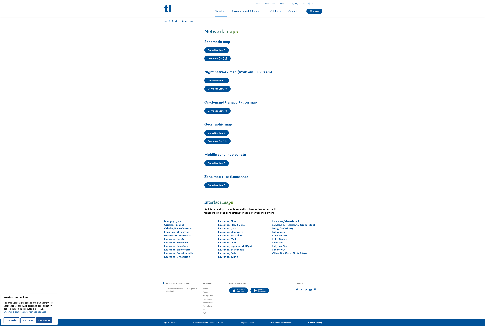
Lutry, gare (278, 231)
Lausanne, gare (227, 228)
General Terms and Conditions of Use (208, 323)
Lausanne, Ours (227, 242)
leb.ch (205, 310)
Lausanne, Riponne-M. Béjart (235, 246)
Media (283, 4)
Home (165, 21)
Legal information (170, 323)
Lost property (208, 299)
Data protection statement (281, 323)
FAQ (204, 313)
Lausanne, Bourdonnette (178, 253)
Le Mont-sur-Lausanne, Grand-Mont (293, 224)
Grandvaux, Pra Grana (177, 235)
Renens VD (278, 249)
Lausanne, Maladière (230, 235)
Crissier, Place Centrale (177, 228)
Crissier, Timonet (174, 224)
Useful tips (272, 11)
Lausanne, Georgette (230, 231)
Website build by (315, 323)
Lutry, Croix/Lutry (283, 228)
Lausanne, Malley (228, 239)
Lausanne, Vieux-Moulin (286, 221)
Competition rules (247, 323)
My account (300, 4)
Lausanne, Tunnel (228, 256)
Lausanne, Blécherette (177, 249)
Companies (270, 4)
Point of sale (207, 306)
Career (257, 4)
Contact (292, 11)
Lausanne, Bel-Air (174, 239)
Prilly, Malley (279, 239)
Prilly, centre (279, 235)
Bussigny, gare (172, 221)
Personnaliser (11, 320)
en (312, 4)
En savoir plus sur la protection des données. (25, 311)
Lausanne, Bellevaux (176, 242)
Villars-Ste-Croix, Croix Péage (289, 253)
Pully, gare (278, 242)
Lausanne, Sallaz (228, 253)
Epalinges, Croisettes (176, 231)
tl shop (205, 289)
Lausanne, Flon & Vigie (231, 224)
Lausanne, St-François (231, 249)
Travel (218, 11)
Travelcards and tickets (244, 11)
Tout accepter (44, 320)
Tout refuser (27, 320)
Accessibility (208, 303)
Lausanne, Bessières (176, 246)
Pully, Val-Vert (280, 246)
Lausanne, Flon (227, 221)
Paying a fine (208, 296)
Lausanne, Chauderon (177, 256)
